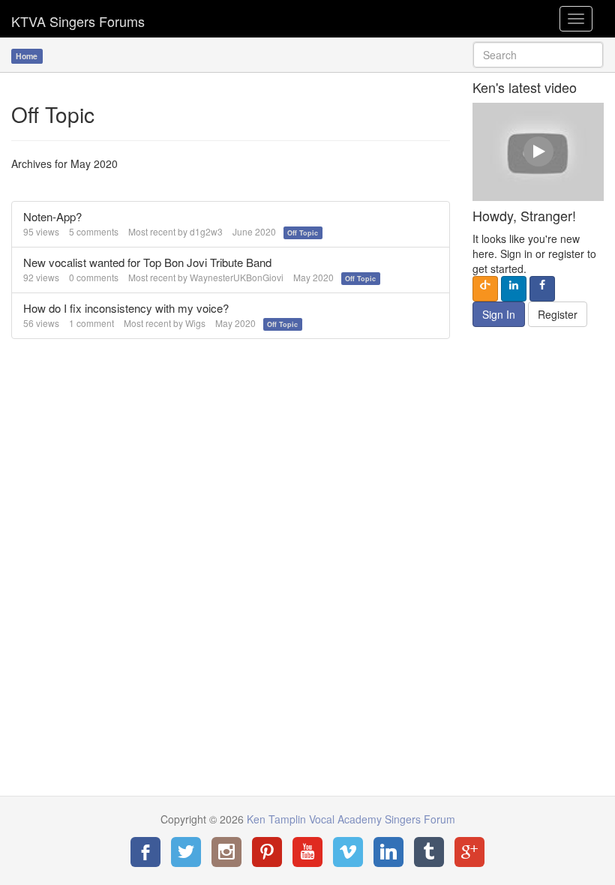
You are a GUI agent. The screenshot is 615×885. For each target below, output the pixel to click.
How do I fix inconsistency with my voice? (126, 308)
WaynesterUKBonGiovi (237, 277)
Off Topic (302, 233)
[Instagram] (227, 852)
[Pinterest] (267, 852)
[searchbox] (538, 55)
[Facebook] (145, 852)
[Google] (469, 852)
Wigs (195, 322)
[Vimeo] (348, 852)
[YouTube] (307, 852)
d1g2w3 (206, 231)
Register (558, 314)
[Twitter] (186, 852)
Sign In (498, 314)
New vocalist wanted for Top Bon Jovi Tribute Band (147, 262)
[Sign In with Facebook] (542, 289)
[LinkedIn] (389, 852)
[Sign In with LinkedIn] (513, 289)
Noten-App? (52, 216)
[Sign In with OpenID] (485, 289)
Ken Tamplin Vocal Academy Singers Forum (78, 19)
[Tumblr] (429, 852)
